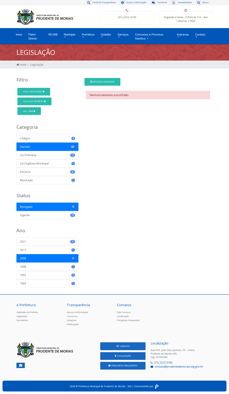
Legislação (21, 316)
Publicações (73, 324)
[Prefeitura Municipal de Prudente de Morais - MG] (44, 16)
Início (19, 34)
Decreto (33, 101)
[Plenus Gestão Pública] (156, 386)
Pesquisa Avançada (103, 81)
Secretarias (22, 320)
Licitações (72, 320)
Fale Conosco (124, 312)
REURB (53, 34)
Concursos (72, 316)
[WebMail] (20, 365)
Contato (124, 346)
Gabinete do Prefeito (27, 312)
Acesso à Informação (77, 312)
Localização (123, 316)
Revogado (33, 91)
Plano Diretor (32, 36)
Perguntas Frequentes (128, 320)
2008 (28, 111)
